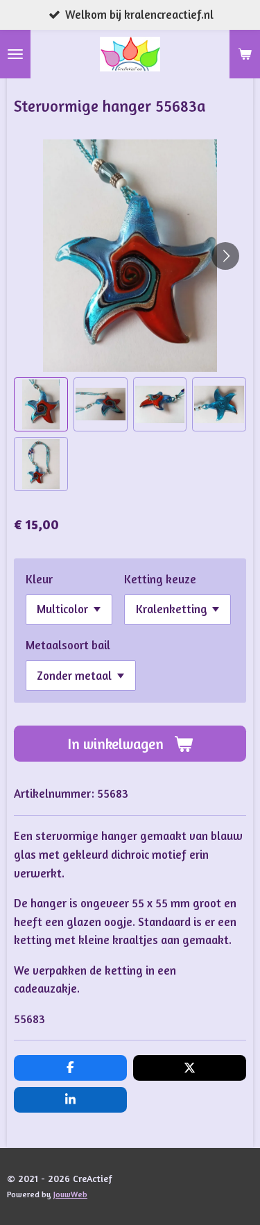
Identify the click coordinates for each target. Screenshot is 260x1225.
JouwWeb (70, 1194)
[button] (41, 404)
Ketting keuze (160, 579)
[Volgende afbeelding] (225, 256)
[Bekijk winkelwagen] (244, 54)
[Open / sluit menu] (15, 54)
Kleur (39, 579)
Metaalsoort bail (68, 645)
